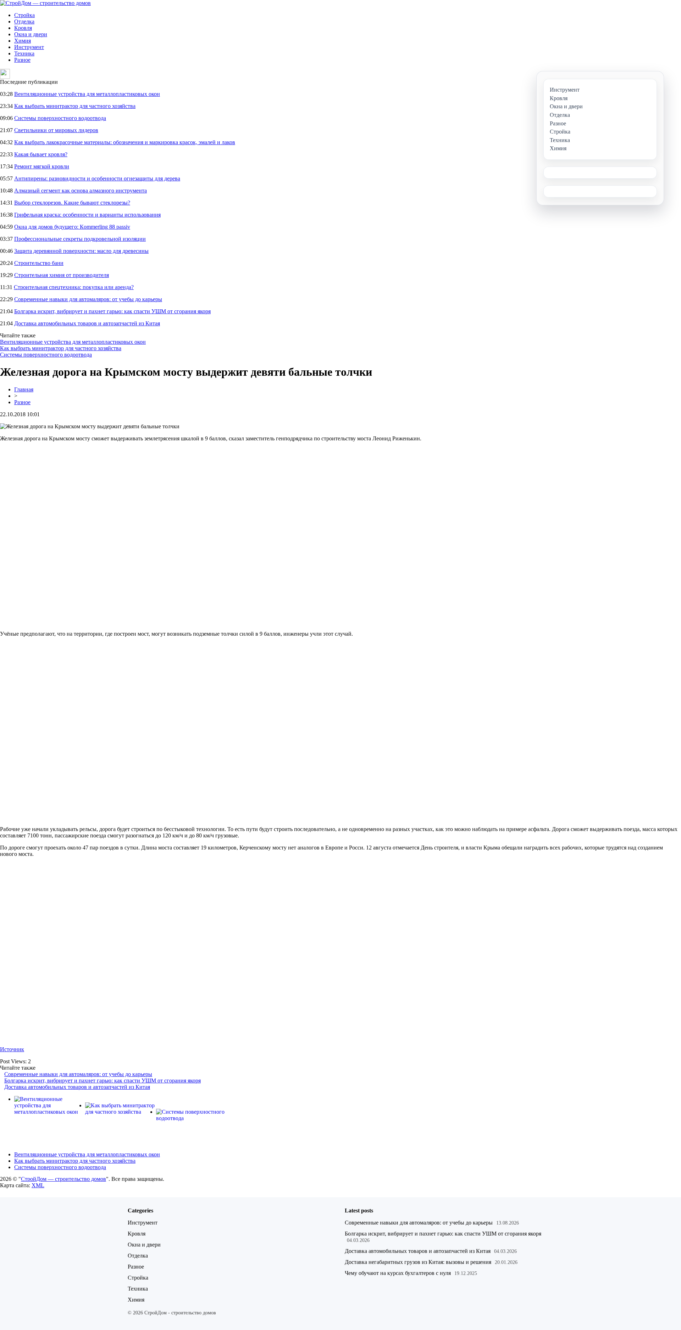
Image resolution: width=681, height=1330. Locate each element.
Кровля (23, 28)
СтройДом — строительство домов (63, 1179)
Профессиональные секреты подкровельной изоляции (80, 239)
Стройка (24, 15)
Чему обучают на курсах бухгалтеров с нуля (398, 1273)
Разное (22, 60)
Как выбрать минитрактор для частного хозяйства (74, 106)
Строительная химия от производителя (61, 275)
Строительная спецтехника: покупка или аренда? (74, 287)
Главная (23, 389)
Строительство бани (38, 263)
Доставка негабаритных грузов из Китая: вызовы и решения (418, 1262)
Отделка (24, 21)
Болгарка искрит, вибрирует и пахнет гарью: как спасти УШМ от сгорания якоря (112, 311)
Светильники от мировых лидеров (56, 130)
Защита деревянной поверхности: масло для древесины (81, 251)
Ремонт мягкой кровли (41, 166)
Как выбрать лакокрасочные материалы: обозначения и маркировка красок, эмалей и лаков (124, 142)
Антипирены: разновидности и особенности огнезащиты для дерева (97, 178)
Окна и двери (30, 34)
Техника (24, 53)
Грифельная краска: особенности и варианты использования (87, 215)
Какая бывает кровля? (40, 154)
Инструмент (29, 47)
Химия (22, 41)
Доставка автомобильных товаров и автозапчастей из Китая (87, 323)
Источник (12, 1049)
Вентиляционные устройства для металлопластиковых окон (87, 94)
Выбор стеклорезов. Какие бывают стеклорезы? (72, 203)
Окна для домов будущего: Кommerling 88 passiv (72, 227)
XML (38, 1185)
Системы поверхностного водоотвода (60, 118)
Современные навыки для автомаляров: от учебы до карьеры (88, 299)
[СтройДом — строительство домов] (45, 3)
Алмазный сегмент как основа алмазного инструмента (80, 191)
